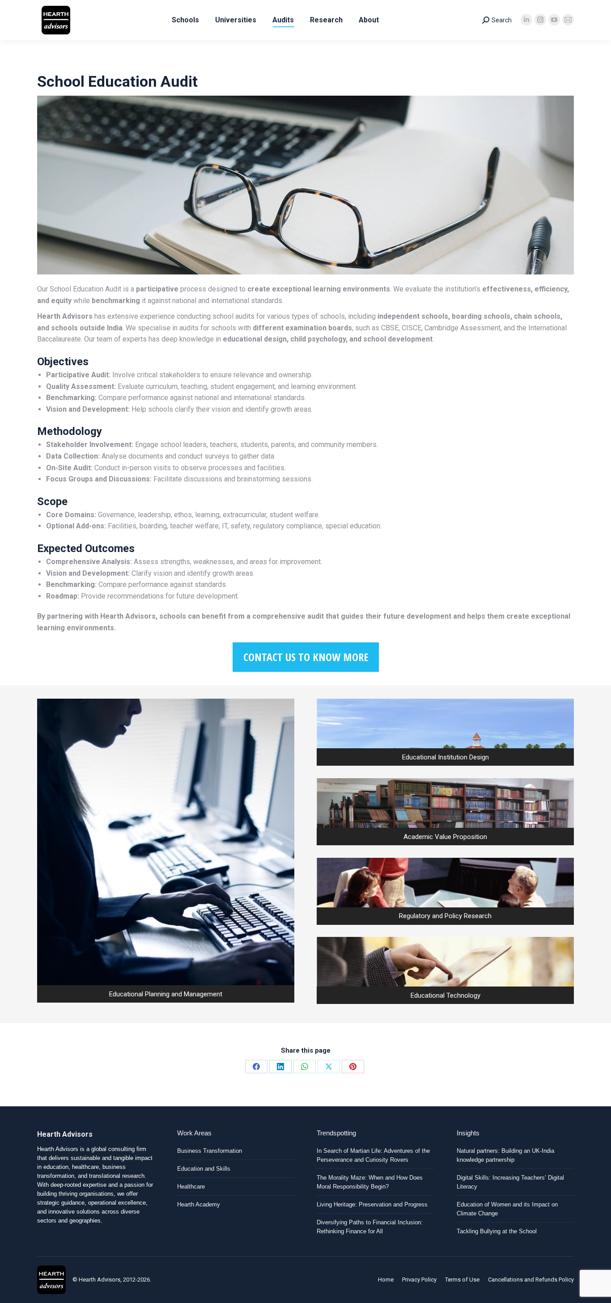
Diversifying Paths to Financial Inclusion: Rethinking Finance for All (370, 1227)
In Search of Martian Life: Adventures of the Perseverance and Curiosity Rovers (373, 1155)
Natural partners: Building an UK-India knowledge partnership (505, 1155)
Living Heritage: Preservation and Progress (372, 1204)
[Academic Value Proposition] (445, 811)
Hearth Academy (198, 1204)
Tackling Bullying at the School (497, 1231)
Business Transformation (209, 1150)
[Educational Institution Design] (445, 732)
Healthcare (191, 1186)
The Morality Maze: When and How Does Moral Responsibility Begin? (370, 1182)
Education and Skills (203, 1168)
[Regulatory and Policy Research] (445, 891)
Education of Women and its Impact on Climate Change (507, 1209)
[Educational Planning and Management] (165, 851)
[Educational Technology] (445, 970)
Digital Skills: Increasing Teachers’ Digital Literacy (510, 1182)
